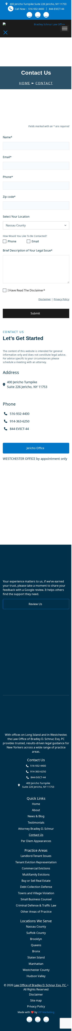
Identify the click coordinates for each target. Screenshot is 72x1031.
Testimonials (36, 822)
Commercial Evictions (36, 868)
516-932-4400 (36, 9)
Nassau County (36, 926)
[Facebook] (38, 15)
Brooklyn (36, 939)
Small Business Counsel (36, 899)
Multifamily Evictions (36, 874)
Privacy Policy (61, 299)
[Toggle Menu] (64, 28)
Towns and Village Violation (36, 893)
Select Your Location (16, 216)
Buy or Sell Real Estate (36, 880)
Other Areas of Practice (36, 911)
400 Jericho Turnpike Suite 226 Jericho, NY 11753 (38, 4)
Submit (35, 313)
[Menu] (5, 32)
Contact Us (36, 835)
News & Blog (36, 816)
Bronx (36, 951)
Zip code (9, 197)
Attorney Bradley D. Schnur (36, 828)
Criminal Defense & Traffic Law (36, 905)
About (36, 810)
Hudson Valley (36, 976)
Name (7, 137)
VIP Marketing (46, 1012)
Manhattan (36, 963)
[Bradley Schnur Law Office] (36, 714)
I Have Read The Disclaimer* (26, 290)
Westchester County (36, 970)
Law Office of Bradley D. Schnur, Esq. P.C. (40, 985)
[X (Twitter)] (46, 15)
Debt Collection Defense (36, 887)
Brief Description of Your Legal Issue (27, 250)
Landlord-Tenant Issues (36, 856)
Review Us (35, 604)
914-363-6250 (19, 421)
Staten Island (36, 957)
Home (36, 804)
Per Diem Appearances (36, 841)
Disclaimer (44, 299)
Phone (8, 177)
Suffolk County (36, 932)
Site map (36, 1000)
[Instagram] (29, 15)
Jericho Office (35, 448)
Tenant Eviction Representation (36, 862)
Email (7, 157)
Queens (36, 945)
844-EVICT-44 (56, 9)
